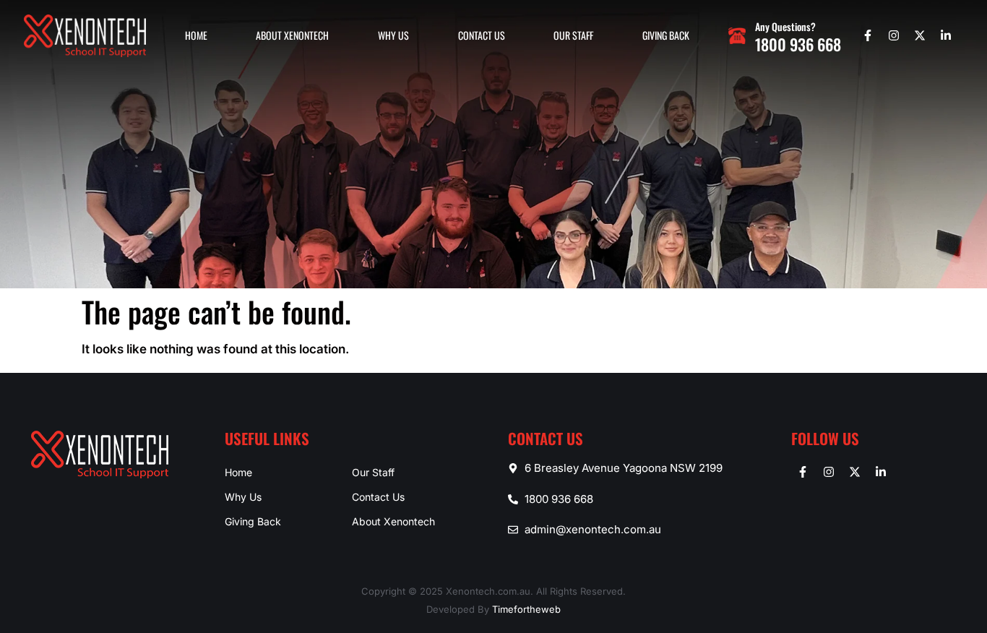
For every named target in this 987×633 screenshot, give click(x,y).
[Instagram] (893, 35)
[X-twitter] (919, 35)
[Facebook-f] (867, 35)
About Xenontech (292, 35)
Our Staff (573, 35)
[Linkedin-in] (945, 35)
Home (196, 35)
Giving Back (665, 35)
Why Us (393, 35)
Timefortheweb (526, 609)
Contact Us (481, 35)
